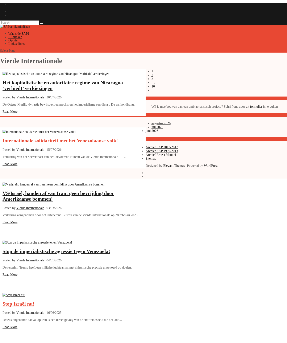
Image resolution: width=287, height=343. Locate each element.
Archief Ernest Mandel (161, 154)
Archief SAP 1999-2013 (162, 151)
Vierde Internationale (30, 97)
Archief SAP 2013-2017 (162, 147)
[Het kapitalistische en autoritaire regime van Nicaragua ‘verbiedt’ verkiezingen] (56, 73)
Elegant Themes (174, 165)
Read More (10, 111)
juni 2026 (152, 130)
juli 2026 (157, 127)
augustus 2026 (161, 123)
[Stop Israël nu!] (14, 295)
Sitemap (151, 158)
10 (153, 86)
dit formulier (254, 106)
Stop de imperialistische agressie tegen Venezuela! (56, 251)
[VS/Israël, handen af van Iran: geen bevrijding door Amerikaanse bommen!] (54, 184)
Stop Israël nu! (18, 304)
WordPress (211, 165)
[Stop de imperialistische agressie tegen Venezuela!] (37, 242)
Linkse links (16, 43)
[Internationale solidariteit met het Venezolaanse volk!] (39, 132)
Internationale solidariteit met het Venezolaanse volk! (60, 140)
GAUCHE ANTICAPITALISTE (25, 4)
